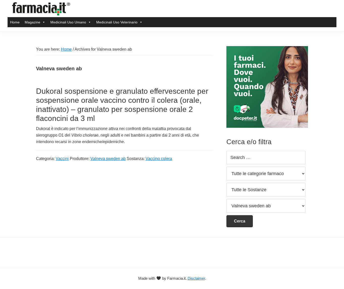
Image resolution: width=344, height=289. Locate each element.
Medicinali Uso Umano (68, 22)
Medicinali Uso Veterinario (116, 22)
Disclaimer (196, 278)
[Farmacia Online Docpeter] (267, 49)
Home (15, 22)
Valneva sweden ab (108, 158)
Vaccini (62, 158)
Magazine (32, 22)
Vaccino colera (159, 158)
